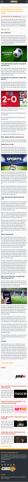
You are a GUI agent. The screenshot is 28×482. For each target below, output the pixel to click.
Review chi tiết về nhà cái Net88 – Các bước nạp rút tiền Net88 (13, 402)
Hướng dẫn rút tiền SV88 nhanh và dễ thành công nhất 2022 (13, 433)
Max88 (3, 367)
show (7, 29)
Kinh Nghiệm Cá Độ (17, 16)
